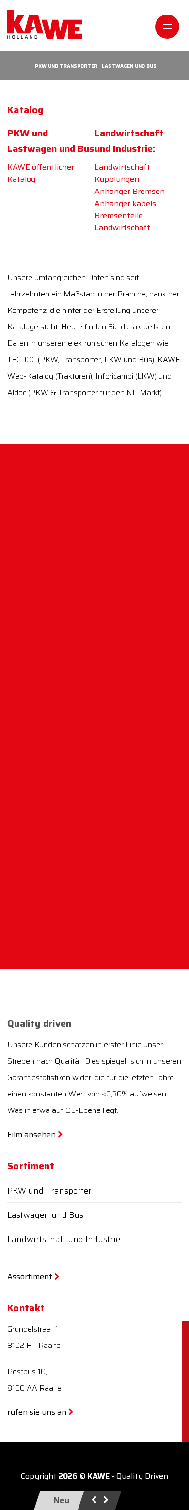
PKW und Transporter (66, 66)
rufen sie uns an (37, 1412)
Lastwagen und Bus (129, 66)
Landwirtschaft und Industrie (63, 1239)
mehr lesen (40, 591)
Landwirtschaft (122, 228)
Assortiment (30, 1277)
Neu (61, 1500)
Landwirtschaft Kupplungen (122, 173)
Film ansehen (32, 1134)
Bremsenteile (118, 215)
